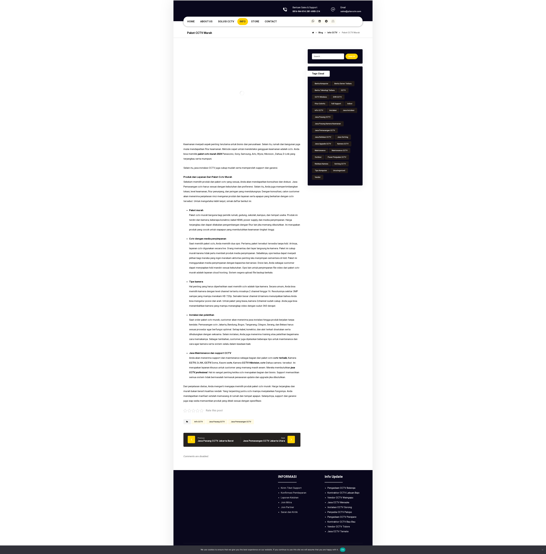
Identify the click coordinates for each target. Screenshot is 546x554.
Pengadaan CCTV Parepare (341, 516)
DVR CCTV (337, 97)
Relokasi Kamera (321, 164)
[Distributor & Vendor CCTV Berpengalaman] (198, 9)
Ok (342, 549)
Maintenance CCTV (340, 150)
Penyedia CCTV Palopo (339, 512)
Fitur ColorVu (320, 104)
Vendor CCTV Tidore (338, 526)
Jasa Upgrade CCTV (323, 144)
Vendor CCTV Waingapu (340, 497)
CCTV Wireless (321, 97)
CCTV (343, 90)
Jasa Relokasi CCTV (323, 137)
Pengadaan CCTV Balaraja (341, 487)
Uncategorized (339, 171)
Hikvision (254, 362)
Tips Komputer (321, 171)
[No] (542, 549)
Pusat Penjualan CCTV (337, 157)
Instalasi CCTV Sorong (339, 507)
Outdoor (318, 157)
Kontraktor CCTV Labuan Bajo (343, 492)
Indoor (349, 104)
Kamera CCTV (343, 144)
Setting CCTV (340, 164)
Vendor (317, 177)
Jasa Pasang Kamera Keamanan (328, 124)
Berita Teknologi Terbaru (325, 90)
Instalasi (333, 110)
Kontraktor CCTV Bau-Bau (341, 521)
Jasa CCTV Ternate (338, 531)
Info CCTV (198, 422)
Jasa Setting (342, 137)
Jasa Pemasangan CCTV (241, 422)
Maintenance (320, 150)
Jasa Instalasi (348, 110)
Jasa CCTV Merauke (338, 502)
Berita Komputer (321, 84)
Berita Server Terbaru (343, 84)
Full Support (336, 104)
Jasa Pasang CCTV (217, 422)
